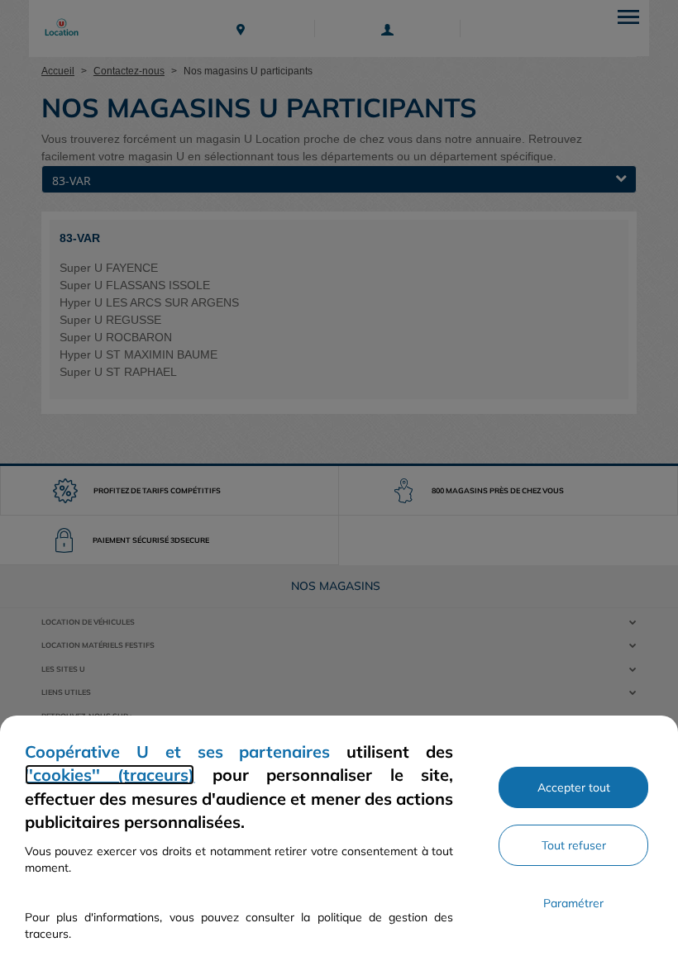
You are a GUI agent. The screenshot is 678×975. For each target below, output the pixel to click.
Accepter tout (573, 787)
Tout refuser (574, 845)
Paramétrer (573, 903)
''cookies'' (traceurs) (109, 774)
